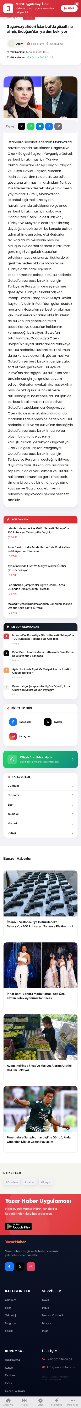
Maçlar (46, 1323)
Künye (9, 1367)
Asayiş (29, 17)
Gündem (10, 1300)
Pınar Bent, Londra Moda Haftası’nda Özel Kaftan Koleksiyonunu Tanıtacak (39, 549)
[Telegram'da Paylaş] (40, 126)
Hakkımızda (12, 1360)
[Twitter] (20, 1266)
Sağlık (9, 1331)
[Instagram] (31, 1266)
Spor (11, 804)
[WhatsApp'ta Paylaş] (30, 126)
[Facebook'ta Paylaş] (49, 126)
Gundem (13, 785)
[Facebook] (9, 1266)
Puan (45, 1331)
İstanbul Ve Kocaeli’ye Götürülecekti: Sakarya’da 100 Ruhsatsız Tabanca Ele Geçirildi (38, 530)
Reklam (10, 1375)
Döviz (45, 1300)
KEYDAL (64, 1376)
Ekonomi (13, 795)
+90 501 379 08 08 (60, 1359)
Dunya (12, 832)
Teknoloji (13, 813)
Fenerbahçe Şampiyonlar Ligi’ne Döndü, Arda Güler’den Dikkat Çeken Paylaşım (36, 587)
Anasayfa (12, 17)
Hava (45, 1307)
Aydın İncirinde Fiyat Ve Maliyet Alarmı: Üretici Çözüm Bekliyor (37, 568)
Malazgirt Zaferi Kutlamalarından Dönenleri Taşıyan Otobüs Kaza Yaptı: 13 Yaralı (40, 606)
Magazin (13, 823)
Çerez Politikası (15, 1391)
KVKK (8, 1383)
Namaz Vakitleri (52, 1315)
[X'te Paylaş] (21, 126)
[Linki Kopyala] (58, 126)
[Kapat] (76, 4)
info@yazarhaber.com (61, 1367)
